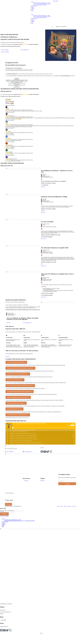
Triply (13, 506)
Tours (32, 1)
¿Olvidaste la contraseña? (4, 515)
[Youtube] (44, 451)
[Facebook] (41, 451)
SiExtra (32, 8)
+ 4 (0, 620)
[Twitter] (47, 451)
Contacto (33, 7)
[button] (40, 12)
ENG (32, 9)
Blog (32, 6)
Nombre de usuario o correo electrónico (7, 510)
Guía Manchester (34, 5)
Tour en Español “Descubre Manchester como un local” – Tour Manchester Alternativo (42, 4)
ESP (32, 10)
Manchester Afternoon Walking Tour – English (42, 2)
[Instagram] (50, 451)
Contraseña (2, 511)
